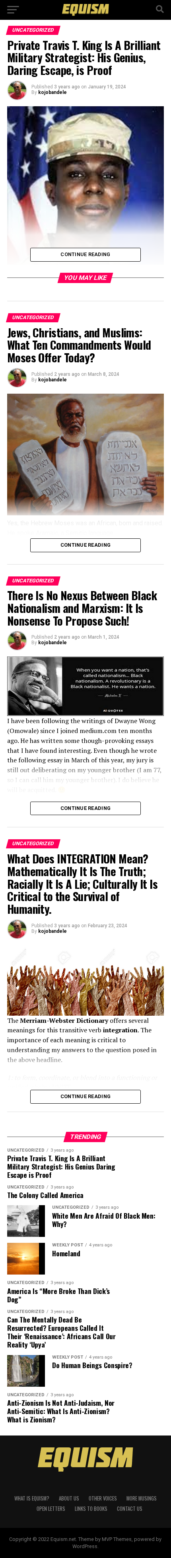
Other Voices (103, 1498)
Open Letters (51, 1508)
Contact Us (129, 1508)
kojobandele (52, 92)
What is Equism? (31, 1498)
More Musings (141, 1498)
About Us (69, 1498)
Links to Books (91, 1508)
